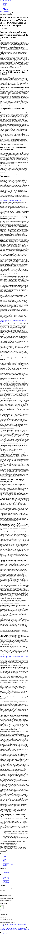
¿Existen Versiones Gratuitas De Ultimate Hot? (10, 200)
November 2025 (6, 878)
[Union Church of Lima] (5, 0)
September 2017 (6, 882)
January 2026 (6, 877)
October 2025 (6, 880)
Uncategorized (6, 872)
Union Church (6, 863)
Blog (4, 870)
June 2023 (5, 881)
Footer (4, 859)
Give (4, 860)
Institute (4, 861)
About (4, 856)
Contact (4, 858)
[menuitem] (16, 3)
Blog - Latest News (4, 11)
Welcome (5, 865)
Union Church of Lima (8, 864)
